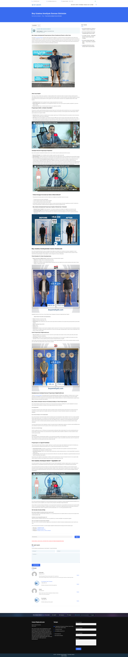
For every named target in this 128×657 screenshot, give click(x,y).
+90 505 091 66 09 (36, 1)
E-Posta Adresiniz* (79, 627)
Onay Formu (34, 626)
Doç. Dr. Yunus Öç (40, 31)
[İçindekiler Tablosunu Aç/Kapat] (38, 25)
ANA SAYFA (73, 4)
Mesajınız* (77, 638)
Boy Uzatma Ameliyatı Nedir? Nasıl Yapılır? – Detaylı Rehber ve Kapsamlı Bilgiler (88, 41)
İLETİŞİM (91, 4)
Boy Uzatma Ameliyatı (63, 654)
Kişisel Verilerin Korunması (36, 624)
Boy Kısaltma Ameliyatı (59, 635)
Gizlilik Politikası (64, 655)
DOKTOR (76, 4)
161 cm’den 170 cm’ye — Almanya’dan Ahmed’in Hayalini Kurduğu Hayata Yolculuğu (88, 37)
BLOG (89, 4)
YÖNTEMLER (81, 4)
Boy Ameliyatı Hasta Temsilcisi (46, 581)
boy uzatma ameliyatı (39, 37)
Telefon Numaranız (79, 633)
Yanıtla (78, 575)
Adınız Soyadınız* (79, 622)
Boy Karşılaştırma (58, 633)
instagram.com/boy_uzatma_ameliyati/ (44, 530)
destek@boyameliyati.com (52, 1)
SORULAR (85, 4)
